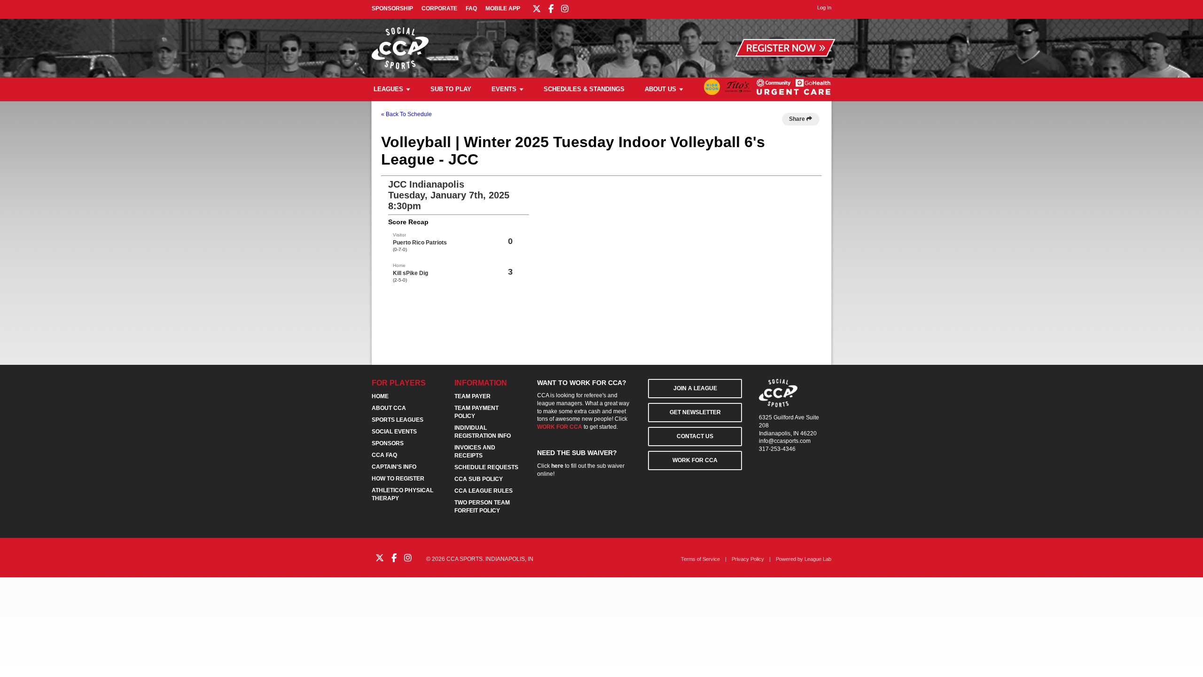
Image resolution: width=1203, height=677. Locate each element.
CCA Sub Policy (478, 479)
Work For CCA (695, 460)
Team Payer (472, 396)
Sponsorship (392, 8)
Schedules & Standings (584, 89)
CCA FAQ (384, 455)
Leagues (388, 89)
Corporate (439, 8)
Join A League (695, 388)
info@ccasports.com (785, 441)
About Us (660, 89)
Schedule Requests (486, 467)
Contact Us (695, 436)
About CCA (389, 408)
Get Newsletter (695, 412)
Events (504, 89)
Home (380, 396)
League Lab (818, 559)
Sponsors (388, 443)
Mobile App (502, 8)
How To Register (398, 478)
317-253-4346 (777, 449)
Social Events (394, 431)
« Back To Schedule (406, 114)
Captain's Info (394, 467)
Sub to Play (450, 89)
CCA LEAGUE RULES (483, 491)
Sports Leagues (397, 420)
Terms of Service (700, 559)
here (557, 466)
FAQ (471, 8)
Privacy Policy (748, 559)
